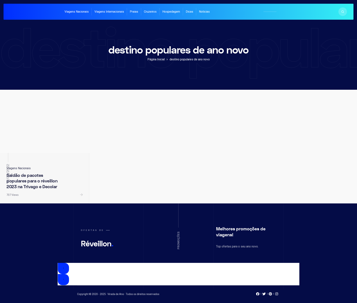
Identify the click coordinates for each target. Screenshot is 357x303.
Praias (134, 11)
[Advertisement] (178, 125)
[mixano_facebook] (257, 294)
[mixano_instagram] (276, 294)
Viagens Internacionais (109, 11)
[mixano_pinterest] (270, 294)
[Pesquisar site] (342, 11)
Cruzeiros (150, 11)
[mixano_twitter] (264, 294)
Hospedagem (171, 11)
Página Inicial (156, 59)
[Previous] (63, 268)
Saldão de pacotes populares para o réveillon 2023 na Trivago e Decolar (32, 181)
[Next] (63, 279)
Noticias (204, 11)
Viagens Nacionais (77, 11)
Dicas (189, 11)
